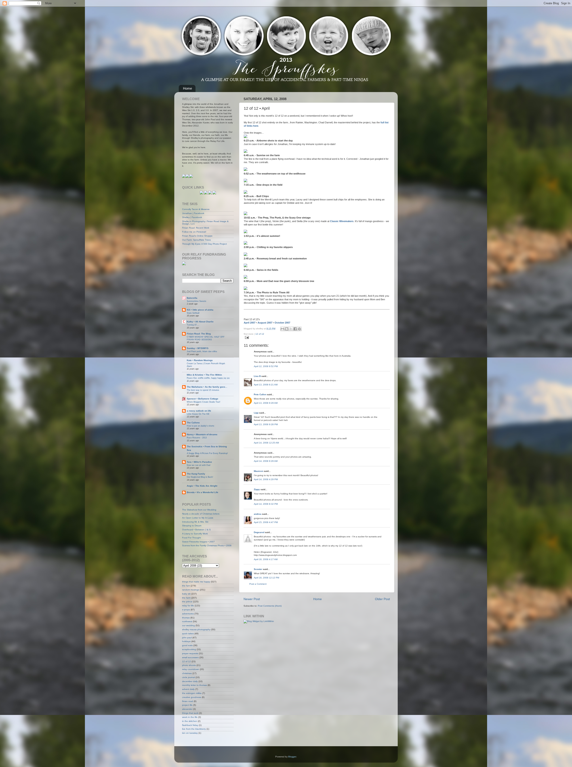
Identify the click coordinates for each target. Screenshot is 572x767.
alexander (187, 709)
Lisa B (257, 376)
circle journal (188, 677)
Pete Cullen (260, 394)
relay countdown (190, 669)
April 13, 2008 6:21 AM (266, 384)
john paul (187, 637)
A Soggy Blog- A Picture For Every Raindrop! (207, 453)
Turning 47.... (193, 325)
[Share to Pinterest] (299, 329)
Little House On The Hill (198, 414)
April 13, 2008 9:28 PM (266, 424)
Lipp (256, 413)
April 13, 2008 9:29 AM (266, 403)
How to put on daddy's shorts (200, 425)
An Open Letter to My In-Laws (197, 518)
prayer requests (190, 653)
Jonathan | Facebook (193, 213)
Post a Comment (258, 584)
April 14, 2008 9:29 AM (266, 461)
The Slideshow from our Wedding (199, 510)
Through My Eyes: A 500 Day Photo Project (204, 244)
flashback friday (190, 725)
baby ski (186, 594)
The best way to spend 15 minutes (203, 390)
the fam (186, 585)
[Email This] (282, 329)
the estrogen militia (192, 693)
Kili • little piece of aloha (200, 310)
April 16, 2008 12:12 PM (266, 577)
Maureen (258, 471)
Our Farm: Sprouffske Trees (196, 240)
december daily (190, 681)
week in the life (190, 717)
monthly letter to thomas (194, 685)
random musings (190, 589)
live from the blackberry (194, 729)
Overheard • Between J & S (196, 529)
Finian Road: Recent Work (195, 228)
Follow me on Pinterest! (194, 232)
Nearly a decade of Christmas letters (200, 514)
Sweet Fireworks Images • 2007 (198, 541)
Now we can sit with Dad (198, 465)
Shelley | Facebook (192, 217)
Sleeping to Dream (191, 525)
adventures (188, 613)
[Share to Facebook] (295, 329)
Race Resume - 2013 (197, 437)
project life (187, 705)
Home (187, 88)
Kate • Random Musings (200, 360)
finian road (187, 701)
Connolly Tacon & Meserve (196, 209)
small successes (190, 657)
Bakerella (192, 298)
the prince (187, 601)
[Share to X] (291, 329)
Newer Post (252, 599)
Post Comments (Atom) (270, 606)
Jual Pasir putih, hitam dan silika (202, 351)
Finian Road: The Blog (199, 333)
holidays (186, 641)
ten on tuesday (190, 733)
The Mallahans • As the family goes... (207, 387)
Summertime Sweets (196, 301)
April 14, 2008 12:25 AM (266, 442)
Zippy (257, 489)
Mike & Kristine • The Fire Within (204, 375)
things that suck (190, 713)
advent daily (188, 689)
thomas (186, 617)
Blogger (292, 756)
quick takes (188, 633)
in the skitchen (189, 721)
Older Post (382, 599)
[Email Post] (246, 337)
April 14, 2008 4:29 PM (266, 479)
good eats (187, 645)
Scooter (258, 569)
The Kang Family (196, 474)
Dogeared (259, 532)
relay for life (188, 605)
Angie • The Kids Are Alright (202, 486)
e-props (186, 609)
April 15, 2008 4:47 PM (266, 522)
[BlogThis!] (286, 329)
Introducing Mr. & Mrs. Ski (195, 522)
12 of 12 (259, 334)
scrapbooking (189, 649)
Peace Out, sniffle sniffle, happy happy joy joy (208, 378)
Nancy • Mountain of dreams (202, 434)
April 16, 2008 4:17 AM (266, 559)
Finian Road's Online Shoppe (197, 236)
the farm (186, 598)
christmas (187, 673)
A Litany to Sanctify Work (195, 533)
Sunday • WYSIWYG (197, 348)
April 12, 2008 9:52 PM (266, 366)
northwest (187, 621)
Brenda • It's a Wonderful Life (202, 492)
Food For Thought (191, 537)
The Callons (193, 422)
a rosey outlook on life (199, 411)
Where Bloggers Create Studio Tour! (203, 402)
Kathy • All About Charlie (200, 321)
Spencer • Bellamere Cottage (202, 398)
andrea (257, 514)
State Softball (193, 313)
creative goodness (191, 697)
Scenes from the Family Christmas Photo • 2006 (206, 545)
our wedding (188, 625)
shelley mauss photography (196, 629)
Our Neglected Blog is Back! (200, 477)
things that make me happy (196, 581)
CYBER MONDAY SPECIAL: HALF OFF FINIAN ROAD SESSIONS (206, 338)
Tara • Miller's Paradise (199, 462)
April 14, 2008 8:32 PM (266, 504)
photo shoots (189, 665)
